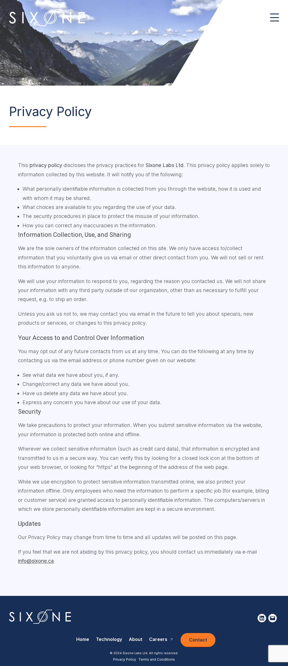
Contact (198, 640)
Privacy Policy (124, 659)
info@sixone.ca (36, 561)
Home (82, 639)
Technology (109, 639)
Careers (158, 639)
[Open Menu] (274, 17)
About (135, 639)
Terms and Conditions (156, 659)
